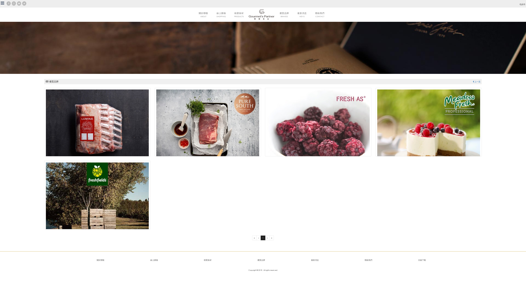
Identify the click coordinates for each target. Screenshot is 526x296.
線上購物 (154, 260)
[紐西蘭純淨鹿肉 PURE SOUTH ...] (208, 122)
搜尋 (523, 4)
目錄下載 (422, 260)
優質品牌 (261, 260)
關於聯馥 (100, 260)
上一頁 (477, 81)
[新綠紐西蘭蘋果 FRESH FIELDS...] (97, 195)
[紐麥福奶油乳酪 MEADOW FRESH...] (428, 122)
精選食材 (207, 260)
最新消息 (315, 260)
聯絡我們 (368, 260)
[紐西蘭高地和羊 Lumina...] (97, 122)
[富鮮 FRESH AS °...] (318, 122)
